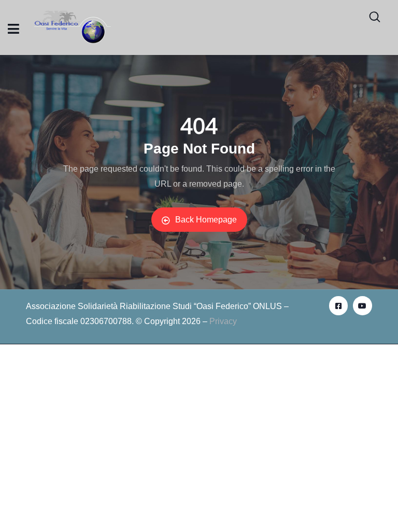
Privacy (223, 321)
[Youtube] (362, 305)
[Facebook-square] (338, 305)
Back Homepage (206, 219)
